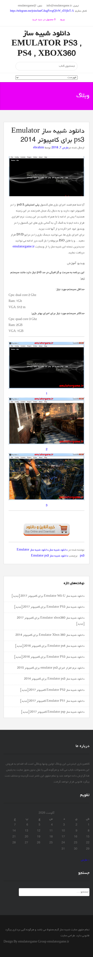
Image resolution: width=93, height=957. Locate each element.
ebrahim (38, 148)
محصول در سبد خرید (44, 19)
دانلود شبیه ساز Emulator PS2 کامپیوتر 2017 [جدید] (52, 690)
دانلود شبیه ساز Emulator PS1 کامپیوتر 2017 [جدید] (52, 701)
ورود (62, 19)
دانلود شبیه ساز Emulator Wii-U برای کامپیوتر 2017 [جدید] (48, 596)
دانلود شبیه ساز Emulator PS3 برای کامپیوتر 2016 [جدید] (49, 657)
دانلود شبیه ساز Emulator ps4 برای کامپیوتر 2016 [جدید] (49, 646)
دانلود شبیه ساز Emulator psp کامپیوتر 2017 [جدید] (52, 712)
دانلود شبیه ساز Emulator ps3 (49, 556)
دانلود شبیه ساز (58, 550)
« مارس (85, 860)
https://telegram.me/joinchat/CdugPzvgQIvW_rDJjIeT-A (42, 11)
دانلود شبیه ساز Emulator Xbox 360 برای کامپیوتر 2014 (50, 635)
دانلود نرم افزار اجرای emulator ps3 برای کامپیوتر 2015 (50, 668)
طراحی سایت (68, 935)
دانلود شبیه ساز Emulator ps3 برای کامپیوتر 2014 (54, 679)
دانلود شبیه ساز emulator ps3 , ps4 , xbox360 (46, 44)
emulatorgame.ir (24, 247)
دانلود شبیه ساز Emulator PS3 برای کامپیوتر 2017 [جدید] (49, 607)
